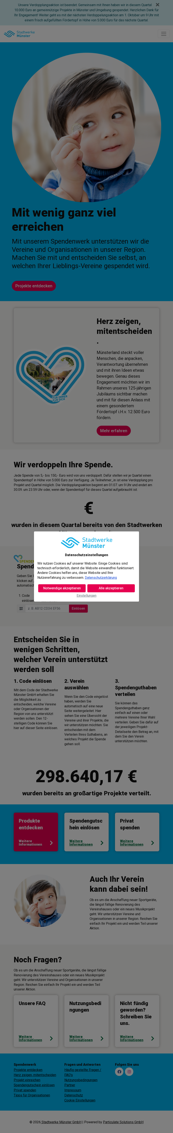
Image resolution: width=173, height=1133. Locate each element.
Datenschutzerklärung (101, 578)
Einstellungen (86, 596)
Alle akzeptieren (111, 588)
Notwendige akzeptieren (62, 588)
